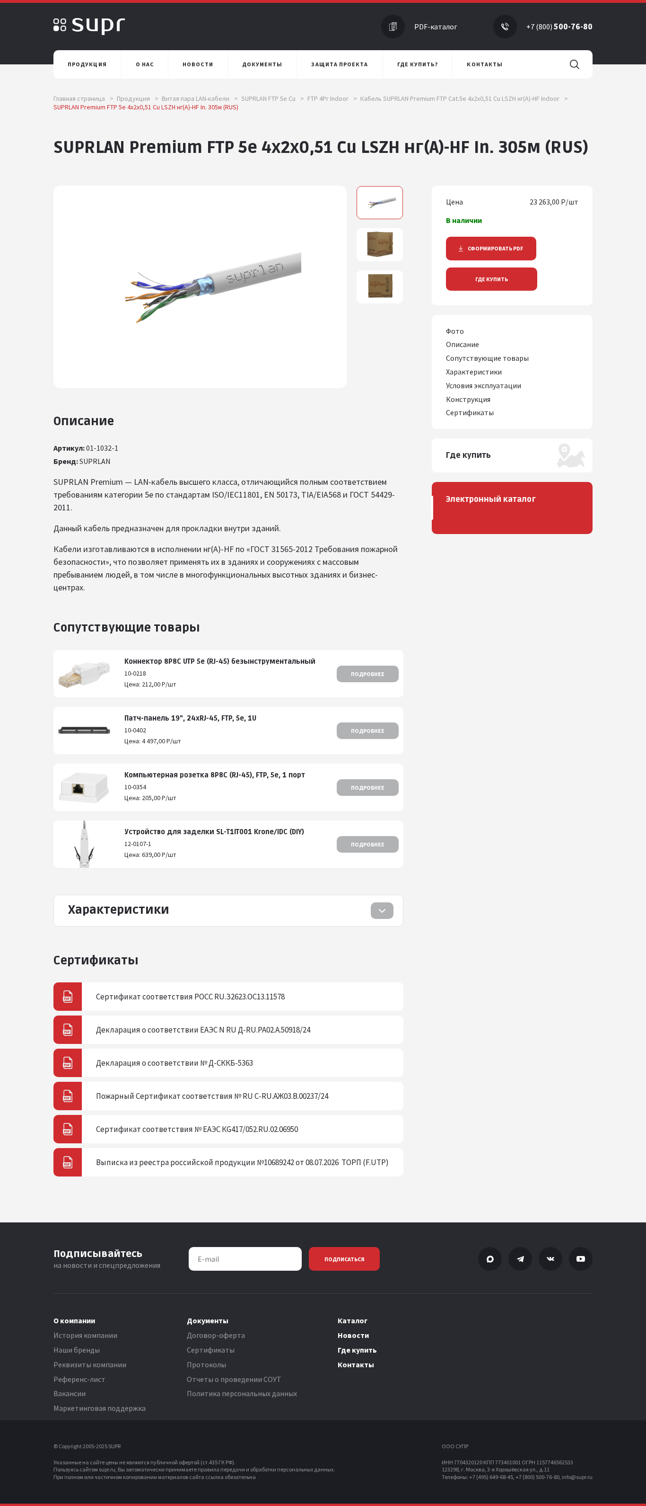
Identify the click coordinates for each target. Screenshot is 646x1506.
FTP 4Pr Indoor (332, 98)
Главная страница (83, 98)
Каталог (352, 1320)
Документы (207, 1320)
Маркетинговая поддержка (99, 1408)
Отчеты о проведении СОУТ (234, 1379)
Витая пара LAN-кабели (200, 98)
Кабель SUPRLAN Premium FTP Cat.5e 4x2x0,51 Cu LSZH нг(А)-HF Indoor (464, 98)
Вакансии (69, 1393)
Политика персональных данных (242, 1393)
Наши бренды (76, 1350)
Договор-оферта (216, 1335)
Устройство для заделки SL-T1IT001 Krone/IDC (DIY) (214, 832)
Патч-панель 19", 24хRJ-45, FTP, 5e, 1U (190, 718)
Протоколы (206, 1364)
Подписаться (344, 1259)
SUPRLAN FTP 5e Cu (272, 98)
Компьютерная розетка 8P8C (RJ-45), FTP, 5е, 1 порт (214, 775)
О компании (74, 1320)
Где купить (491, 279)
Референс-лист (79, 1379)
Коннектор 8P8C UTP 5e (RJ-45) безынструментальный (219, 662)
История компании (85, 1335)
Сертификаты (211, 1350)
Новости (353, 1335)
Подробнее (367, 673)
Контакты (356, 1364)
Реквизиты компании (89, 1364)
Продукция (137, 98)
